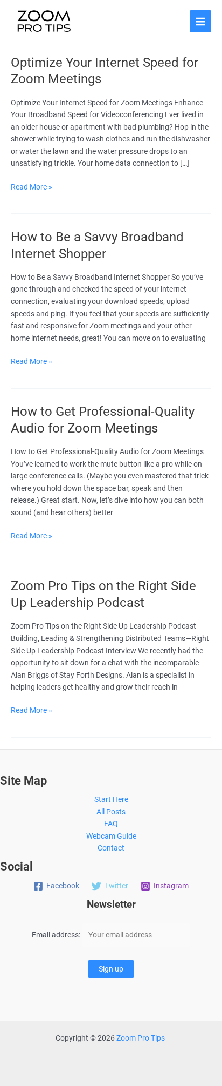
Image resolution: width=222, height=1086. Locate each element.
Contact (111, 848)
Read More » (31, 187)
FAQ (111, 823)
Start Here (111, 799)
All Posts (111, 811)
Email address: (57, 934)
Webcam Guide (111, 836)
